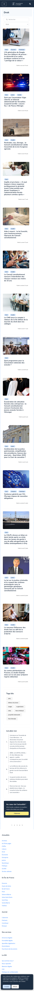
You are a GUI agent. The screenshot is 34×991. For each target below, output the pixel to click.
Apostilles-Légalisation (8, 943)
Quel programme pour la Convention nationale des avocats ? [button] (14, 362)
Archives (4, 841)
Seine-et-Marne (6, 894)
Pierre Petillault (19, 710)
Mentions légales (7, 966)
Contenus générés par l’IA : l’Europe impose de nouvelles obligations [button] (16, 496)
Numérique (21, 49)
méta (9, 710)
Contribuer (5, 923)
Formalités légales (7, 940)
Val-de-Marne (6, 903)
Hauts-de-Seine (6, 886)
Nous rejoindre (6, 963)
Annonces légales (7, 938)
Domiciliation (6, 946)
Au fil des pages (6, 843)
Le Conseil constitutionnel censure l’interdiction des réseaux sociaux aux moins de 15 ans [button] (15, 277)
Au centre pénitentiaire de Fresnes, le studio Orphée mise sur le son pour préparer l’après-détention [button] (16, 673)
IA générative (19, 706)
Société (19, 95)
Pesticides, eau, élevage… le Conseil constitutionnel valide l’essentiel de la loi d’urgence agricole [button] (16, 145)
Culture (4, 849)
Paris (3, 892)
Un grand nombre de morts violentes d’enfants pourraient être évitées (19, 779)
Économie (13, 49)
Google (10, 706)
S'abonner (5, 917)
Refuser (15, 986)
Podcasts (4, 920)
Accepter (6, 986)
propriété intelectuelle (14, 714)
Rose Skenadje (12, 718)
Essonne (4, 883)
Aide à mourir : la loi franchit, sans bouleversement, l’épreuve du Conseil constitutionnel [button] (16, 234)
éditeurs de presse (13, 702)
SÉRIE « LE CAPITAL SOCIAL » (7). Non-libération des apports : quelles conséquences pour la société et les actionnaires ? (19, 757)
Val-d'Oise (5, 900)
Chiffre (4, 846)
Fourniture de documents (9, 949)
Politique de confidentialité (10, 972)
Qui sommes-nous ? (8, 961)
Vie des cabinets (7, 871)
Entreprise (13, 491)
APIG (9, 698)
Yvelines (4, 906)
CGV (3, 969)
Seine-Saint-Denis (7, 897)
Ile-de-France (6, 889)
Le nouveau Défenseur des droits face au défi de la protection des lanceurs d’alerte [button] (15, 630)
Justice (12, 95)
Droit (6, 49)
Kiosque (4, 926)
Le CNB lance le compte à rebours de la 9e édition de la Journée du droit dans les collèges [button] (16, 320)
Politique (4, 866)
